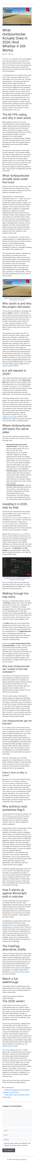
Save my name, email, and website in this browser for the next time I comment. (17, 1144)
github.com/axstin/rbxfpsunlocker (17, 315)
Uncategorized (9, 1087)
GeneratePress (22, 1159)
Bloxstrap (19, 900)
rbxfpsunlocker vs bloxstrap (11, 927)
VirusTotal (17, 856)
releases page (6, 366)
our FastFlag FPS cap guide (19, 972)
